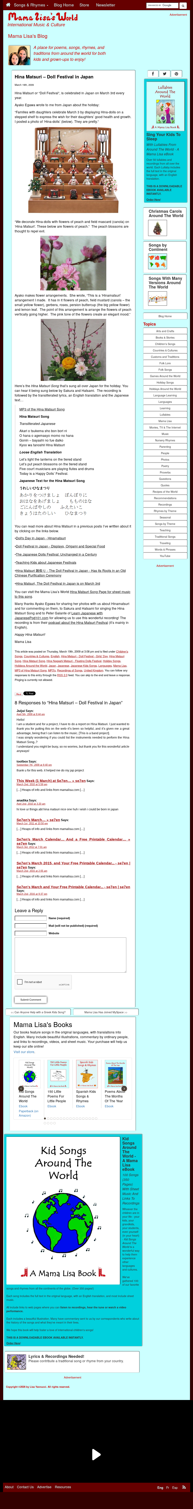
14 (86, 1118)
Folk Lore (165, 363)
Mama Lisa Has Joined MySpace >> (105, 1012)
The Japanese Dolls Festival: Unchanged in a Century (56, 554)
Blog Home (165, 316)
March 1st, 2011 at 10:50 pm (32, 823)
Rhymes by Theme (165, 511)
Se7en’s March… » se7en (38, 820)
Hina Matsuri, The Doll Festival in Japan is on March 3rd (58, 583)
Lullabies (165, 414)
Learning (165, 408)
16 (93, 1118)
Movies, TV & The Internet (165, 427)
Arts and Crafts (165, 331)
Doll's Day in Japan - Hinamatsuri (41, 538)
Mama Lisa (119, 665)
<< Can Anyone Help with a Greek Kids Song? (38, 1012)
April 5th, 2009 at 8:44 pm (31, 714)
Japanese (63, 665)
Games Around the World (165, 376)
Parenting (165, 447)
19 (48, 1123)
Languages (105, 665)
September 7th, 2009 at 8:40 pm (34, 764)
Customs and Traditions (165, 357)
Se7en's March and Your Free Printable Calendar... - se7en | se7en (73, 887)
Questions (165, 479)
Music (165, 434)
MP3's (52, 670)
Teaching (165, 530)
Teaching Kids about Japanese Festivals (46, 562)
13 (83, 1118)
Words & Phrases (165, 549)
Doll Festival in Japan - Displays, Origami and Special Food (60, 546)
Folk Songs (165, 369)
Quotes (165, 485)
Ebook (23, 1106)
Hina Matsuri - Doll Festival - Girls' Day (84, 656)
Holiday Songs (111, 661)
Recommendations (165, 498)
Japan (52, 665)
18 (45, 1123)
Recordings (165, 504)
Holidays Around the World (31, 665)
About (9, 1486)
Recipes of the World (165, 491)
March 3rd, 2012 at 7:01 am (32, 847)
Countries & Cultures (36, 656)
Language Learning (165, 395)
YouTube (165, 556)
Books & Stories (165, 337)
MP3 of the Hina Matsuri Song (42, 409)
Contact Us (25, 1486)
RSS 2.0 (62, 675)
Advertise (44, 1486)
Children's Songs (165, 344)
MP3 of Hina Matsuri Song (31, 670)
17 (96, 1118)
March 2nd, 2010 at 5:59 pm (32, 784)
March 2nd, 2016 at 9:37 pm (32, 894)
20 (51, 1123)
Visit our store (24, 1051)
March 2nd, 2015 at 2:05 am (32, 870)
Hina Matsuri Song (34, 661)
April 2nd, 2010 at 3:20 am (31, 803)
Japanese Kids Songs (84, 665)
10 (74, 1118)
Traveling (165, 543)
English (55, 656)
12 (80, 1118)
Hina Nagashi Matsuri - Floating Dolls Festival (74, 661)
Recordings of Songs (69, 670)
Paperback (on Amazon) (28, 1113)
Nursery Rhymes (165, 440)
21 (54, 1123)
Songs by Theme (165, 524)
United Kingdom (93, 670)
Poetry (165, 466)
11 (77, 1118)
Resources (63, 1486)
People (165, 453)
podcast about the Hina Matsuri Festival (78, 622)
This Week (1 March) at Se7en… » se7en (51, 781)
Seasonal (165, 517)
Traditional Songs (165, 536)
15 (90, 1118)
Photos (165, 459)
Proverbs (165, 472)
